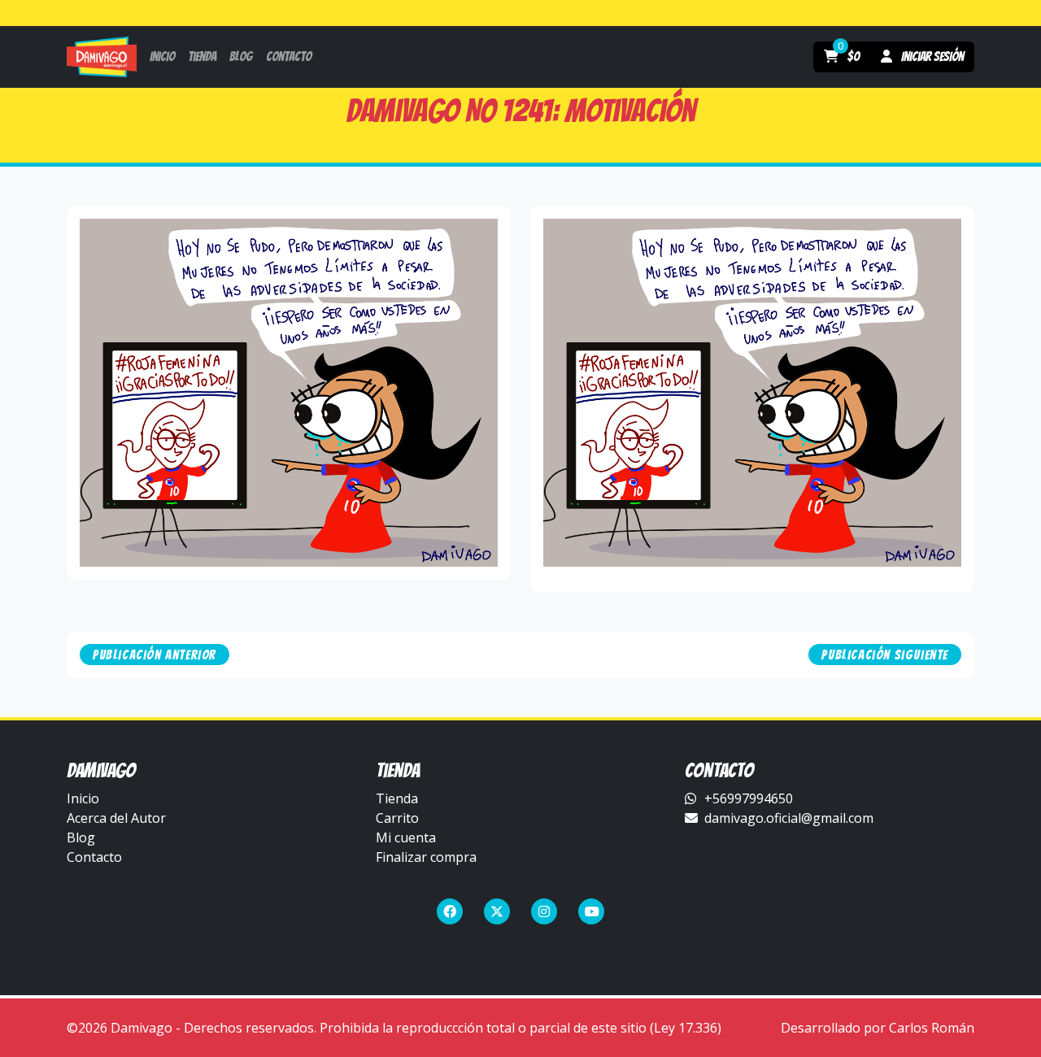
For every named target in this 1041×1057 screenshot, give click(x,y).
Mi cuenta (406, 837)
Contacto (94, 857)
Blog (81, 837)
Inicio (83, 798)
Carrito (397, 818)
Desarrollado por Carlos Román (877, 1028)
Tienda (397, 798)
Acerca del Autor (116, 818)
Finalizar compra (426, 857)
